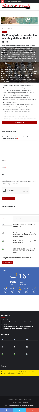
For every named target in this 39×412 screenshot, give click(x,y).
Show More (19, 122)
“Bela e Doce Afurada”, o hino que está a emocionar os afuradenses (17, 258)
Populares (6, 219)
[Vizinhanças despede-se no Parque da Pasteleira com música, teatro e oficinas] (19, 342)
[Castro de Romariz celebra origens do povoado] (7, 349)
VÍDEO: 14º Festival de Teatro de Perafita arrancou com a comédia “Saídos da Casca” (24, 250)
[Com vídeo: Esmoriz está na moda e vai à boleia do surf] (7, 227)
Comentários (32, 219)
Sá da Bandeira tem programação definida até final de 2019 (25, 242)
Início (6, 405)
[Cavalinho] (19, 18)
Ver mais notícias (7, 262)
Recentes (19, 219)
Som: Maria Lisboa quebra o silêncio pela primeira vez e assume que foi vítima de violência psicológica (25, 234)
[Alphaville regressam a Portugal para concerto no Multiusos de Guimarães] (32, 356)
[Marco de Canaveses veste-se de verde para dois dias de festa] (32, 349)
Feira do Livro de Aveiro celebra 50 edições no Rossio (19, 1)
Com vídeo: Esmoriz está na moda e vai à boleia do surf (24, 225)
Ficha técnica (23, 405)
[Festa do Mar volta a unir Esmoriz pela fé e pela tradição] (7, 342)
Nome (4, 160)
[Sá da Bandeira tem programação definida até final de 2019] (7, 243)
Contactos (31, 405)
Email (4, 167)
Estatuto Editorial (14, 405)
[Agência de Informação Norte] (16, 7)
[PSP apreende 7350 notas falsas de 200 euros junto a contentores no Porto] (19, 356)
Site (3, 174)
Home (5, 28)
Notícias (10, 28)
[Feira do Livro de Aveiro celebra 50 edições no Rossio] (32, 342)
